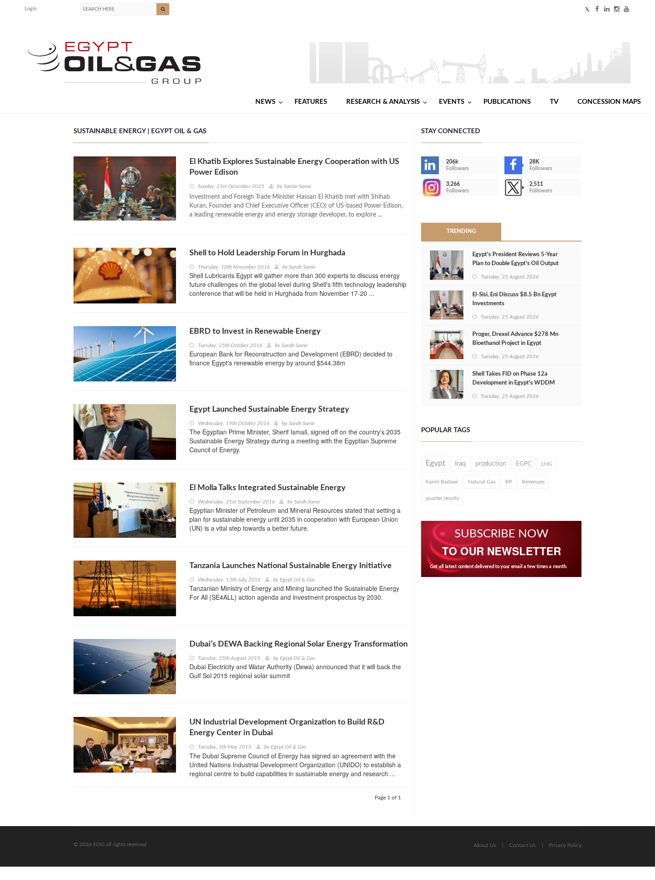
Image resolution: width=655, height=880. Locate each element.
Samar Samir (297, 186)
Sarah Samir (302, 267)
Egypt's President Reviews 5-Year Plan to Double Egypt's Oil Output (515, 259)
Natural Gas (481, 481)
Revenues (533, 481)
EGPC (524, 464)
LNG (546, 464)
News (265, 101)
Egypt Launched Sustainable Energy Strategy (269, 409)
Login (31, 8)
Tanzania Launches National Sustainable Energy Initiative (290, 566)
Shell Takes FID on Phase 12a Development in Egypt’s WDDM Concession (513, 383)
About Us (485, 845)
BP (508, 481)
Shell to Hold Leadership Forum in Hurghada (267, 253)
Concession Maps (609, 101)
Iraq (460, 463)
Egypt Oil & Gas (297, 579)
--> (422, 187)
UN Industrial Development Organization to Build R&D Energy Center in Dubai (287, 727)
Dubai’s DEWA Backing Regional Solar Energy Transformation (298, 644)
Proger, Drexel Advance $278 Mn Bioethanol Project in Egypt (515, 339)
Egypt (435, 463)
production (490, 464)
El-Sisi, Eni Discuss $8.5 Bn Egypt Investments (514, 299)
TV (554, 101)
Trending (461, 231)
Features (311, 101)
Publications (507, 101)
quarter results (442, 498)
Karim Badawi (442, 481)
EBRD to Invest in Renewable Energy (255, 331)
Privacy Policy (565, 845)
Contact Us (522, 845)
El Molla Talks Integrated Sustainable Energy (267, 488)
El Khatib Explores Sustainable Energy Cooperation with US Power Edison (294, 167)
